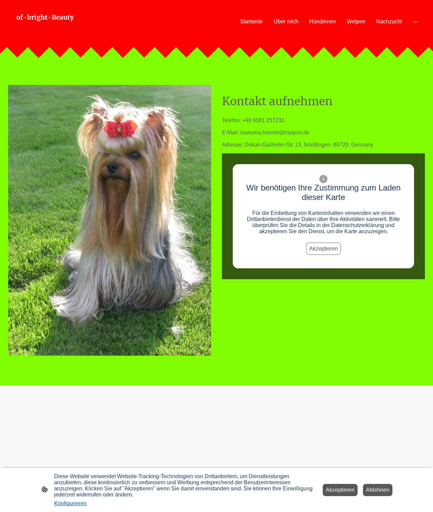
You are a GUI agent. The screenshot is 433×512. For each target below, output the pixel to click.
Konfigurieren (70, 503)
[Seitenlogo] (75, 35)
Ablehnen (377, 490)
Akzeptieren (323, 248)
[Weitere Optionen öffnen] (415, 21)
